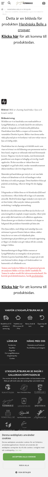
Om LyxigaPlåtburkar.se (12, 353)
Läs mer (18, 450)
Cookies (12, 358)
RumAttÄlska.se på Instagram (36, 348)
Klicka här (10, 36)
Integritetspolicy (12, 356)
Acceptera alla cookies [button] (24, 457)
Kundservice (12, 345)
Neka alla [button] (24, 465)
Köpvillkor (12, 348)
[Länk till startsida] (2, 9)
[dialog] (24, 454)
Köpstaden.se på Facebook (36, 345)
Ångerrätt (12, 350)
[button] (24, 472)
